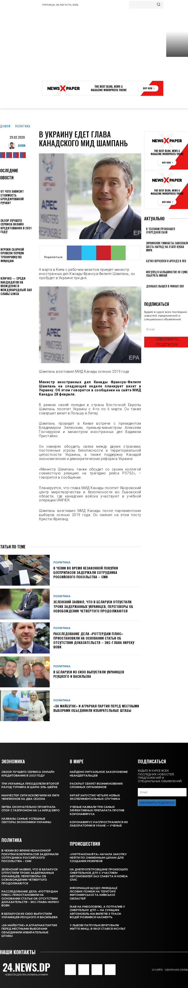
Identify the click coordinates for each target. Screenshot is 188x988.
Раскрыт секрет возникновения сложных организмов (96, 785)
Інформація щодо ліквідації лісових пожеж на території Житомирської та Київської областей (93, 893)
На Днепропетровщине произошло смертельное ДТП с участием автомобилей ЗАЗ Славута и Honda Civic (99, 875)
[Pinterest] (103, 253)
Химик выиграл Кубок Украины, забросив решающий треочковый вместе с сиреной (176, 74)
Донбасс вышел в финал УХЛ (165, 286)
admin (21, 145)
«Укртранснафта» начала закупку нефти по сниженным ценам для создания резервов (98, 857)
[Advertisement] (115, 45)
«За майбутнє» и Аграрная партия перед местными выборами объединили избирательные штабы (96, 708)
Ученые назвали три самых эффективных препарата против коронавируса (97, 810)
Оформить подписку (157, 802)
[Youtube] (23, 155)
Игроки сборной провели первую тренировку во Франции (12, 255)
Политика (22, 126)
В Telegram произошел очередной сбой (160, 230)
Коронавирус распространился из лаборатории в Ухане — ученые (99, 823)
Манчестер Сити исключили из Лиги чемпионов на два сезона (30, 797)
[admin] (13, 145)
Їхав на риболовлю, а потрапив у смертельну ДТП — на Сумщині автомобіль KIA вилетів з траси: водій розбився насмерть (97, 912)
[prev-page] (145, 293)
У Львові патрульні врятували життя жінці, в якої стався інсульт (98, 927)
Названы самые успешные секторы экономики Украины (26, 820)
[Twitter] (16, 155)
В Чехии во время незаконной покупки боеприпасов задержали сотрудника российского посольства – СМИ (85, 572)
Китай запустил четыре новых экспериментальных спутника (95, 797)
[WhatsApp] (118, 253)
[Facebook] (74, 253)
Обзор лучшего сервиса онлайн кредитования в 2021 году (16, 226)
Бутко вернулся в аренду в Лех (166, 261)
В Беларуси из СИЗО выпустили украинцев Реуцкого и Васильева (88, 674)
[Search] (158, 5)
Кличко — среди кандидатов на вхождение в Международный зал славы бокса (16, 286)
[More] (133, 253)
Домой (5, 126)
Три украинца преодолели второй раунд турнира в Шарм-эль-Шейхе (30, 785)
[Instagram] (9, 155)
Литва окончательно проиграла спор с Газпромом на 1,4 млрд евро (30, 808)
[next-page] (148, 293)
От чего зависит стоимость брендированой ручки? (12, 197)
